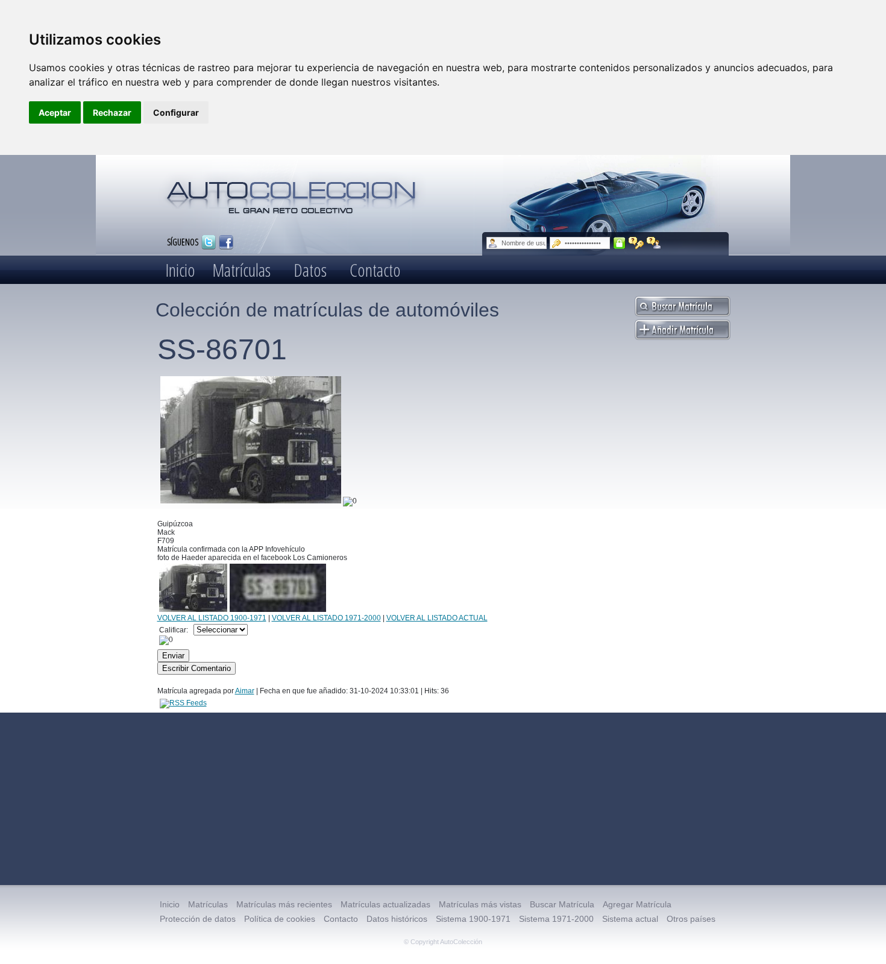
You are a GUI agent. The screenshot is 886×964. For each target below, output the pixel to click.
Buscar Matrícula (562, 904)
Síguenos (182, 241)
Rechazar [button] (112, 112)
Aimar (244, 691)
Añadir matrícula (683, 330)
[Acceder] (619, 243)
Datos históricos (396, 919)
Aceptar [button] (55, 112)
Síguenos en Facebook (226, 242)
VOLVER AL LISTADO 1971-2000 (326, 618)
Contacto (375, 269)
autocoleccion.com (292, 193)
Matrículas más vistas (480, 904)
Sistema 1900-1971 (473, 919)
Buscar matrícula (683, 306)
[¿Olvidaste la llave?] (636, 243)
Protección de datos (198, 919)
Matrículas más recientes (284, 904)
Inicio (180, 269)
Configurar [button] (176, 112)
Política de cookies (279, 919)
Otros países (691, 919)
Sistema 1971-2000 (556, 919)
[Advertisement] (443, 798)
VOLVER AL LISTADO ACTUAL (437, 618)
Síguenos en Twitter (208, 242)
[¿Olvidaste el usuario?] (654, 243)
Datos (310, 269)
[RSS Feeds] (183, 703)
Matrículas (241, 269)
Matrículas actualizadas (385, 904)
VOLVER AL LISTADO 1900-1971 (211, 618)
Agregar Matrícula (637, 904)
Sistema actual (630, 919)
